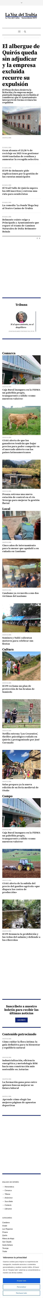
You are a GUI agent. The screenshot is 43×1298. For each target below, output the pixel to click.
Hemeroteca (9, 1187)
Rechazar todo (21, 1293)
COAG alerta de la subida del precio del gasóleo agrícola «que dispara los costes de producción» (21, 888)
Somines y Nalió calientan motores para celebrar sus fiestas (17, 640)
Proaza (5, 1232)
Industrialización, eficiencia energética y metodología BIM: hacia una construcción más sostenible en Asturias (20, 1065)
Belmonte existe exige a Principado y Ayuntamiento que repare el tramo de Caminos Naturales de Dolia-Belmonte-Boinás (20, 225)
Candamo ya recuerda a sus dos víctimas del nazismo (20, 595)
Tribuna (7, 1194)
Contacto (8, 1205)
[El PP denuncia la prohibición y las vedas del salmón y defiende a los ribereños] (21, 914)
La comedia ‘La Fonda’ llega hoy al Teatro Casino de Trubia (20, 207)
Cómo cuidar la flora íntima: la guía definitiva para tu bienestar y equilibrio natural (21, 1044)
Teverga (5, 1248)
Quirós (4, 1235)
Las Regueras (7, 1229)
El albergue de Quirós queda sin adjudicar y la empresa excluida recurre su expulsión (21, 65)
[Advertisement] (21, 266)
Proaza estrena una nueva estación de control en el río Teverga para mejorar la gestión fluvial (21, 499)
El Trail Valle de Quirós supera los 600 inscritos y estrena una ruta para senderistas (20, 191)
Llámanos (8, 1209)
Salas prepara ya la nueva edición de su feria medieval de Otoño (20, 787)
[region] (21, 1276)
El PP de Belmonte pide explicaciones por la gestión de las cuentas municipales (20, 173)
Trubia (4, 1251)
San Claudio (6, 1242)
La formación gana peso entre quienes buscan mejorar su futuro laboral (19, 1085)
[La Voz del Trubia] (21, 15)
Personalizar (21, 1287)
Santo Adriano (7, 1245)
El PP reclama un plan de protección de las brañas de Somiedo (18, 689)
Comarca (8, 1190)
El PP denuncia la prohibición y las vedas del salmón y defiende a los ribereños (21, 937)
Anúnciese (8, 1198)
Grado (4, 1226)
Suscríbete (9, 1201)
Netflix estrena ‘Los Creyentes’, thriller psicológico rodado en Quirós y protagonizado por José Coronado (21, 738)
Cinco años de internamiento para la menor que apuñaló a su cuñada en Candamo (20, 548)
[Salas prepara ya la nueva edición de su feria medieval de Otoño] (21, 764)
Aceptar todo (21, 1281)
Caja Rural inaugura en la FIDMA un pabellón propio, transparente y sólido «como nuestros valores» (21, 394)
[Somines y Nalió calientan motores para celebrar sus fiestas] (21, 617)
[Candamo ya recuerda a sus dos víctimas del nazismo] (21, 573)
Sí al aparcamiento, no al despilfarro (22, 326)
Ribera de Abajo (8, 1239)
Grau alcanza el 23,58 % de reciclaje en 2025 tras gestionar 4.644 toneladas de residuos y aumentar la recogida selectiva (20, 155)
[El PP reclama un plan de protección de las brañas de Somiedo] (21, 666)
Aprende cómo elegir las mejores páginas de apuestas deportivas (19, 1102)
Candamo (6, 1222)
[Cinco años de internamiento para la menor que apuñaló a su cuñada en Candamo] (21, 525)
